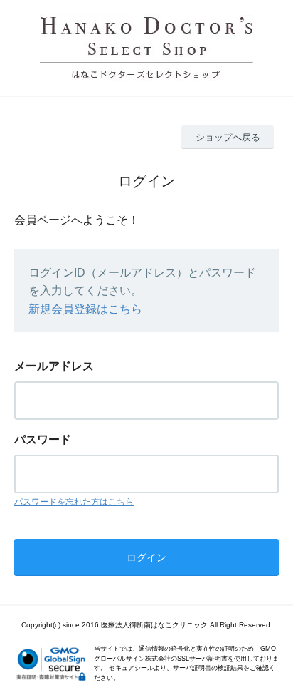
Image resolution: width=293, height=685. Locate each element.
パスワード (42, 439)
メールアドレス (54, 366)
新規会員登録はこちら (85, 309)
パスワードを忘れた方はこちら (74, 502)
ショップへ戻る (228, 137)
